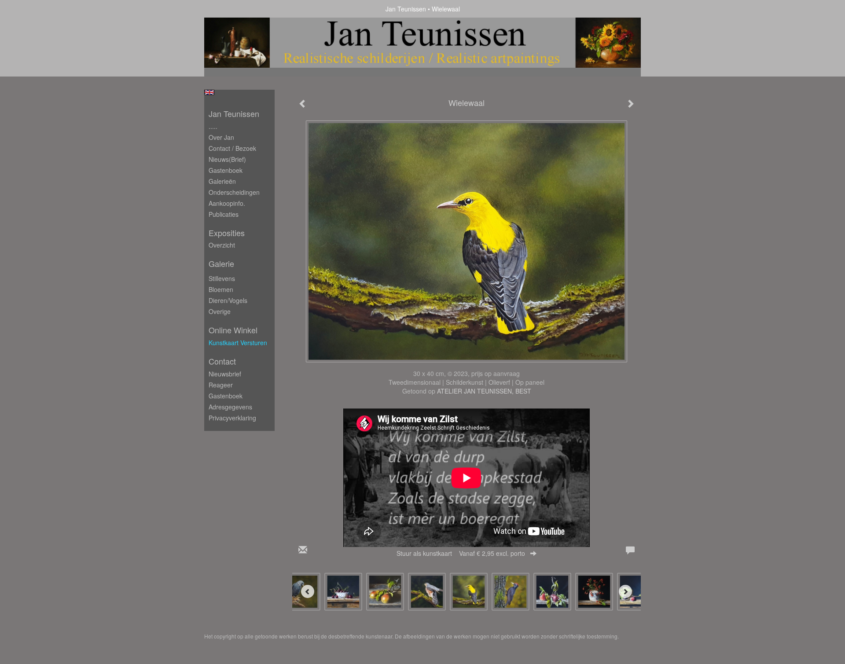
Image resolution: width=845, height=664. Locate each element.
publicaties (224, 214)
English (209, 92)
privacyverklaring (232, 417)
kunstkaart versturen (238, 342)
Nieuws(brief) (227, 159)
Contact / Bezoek (232, 148)
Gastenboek (225, 170)
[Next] (625, 591)
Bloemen (221, 289)
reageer (221, 384)
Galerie (221, 263)
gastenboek (225, 395)
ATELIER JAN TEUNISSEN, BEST (484, 391)
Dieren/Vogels (228, 300)
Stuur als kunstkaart (461, 553)
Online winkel (233, 330)
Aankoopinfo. (227, 203)
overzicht (222, 245)
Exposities (227, 232)
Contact (222, 361)
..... (213, 126)
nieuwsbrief (225, 373)
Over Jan (221, 137)
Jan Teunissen (406, 8)
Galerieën (222, 181)
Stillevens (222, 278)
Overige (220, 311)
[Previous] (307, 591)
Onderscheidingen (234, 192)
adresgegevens (230, 406)
